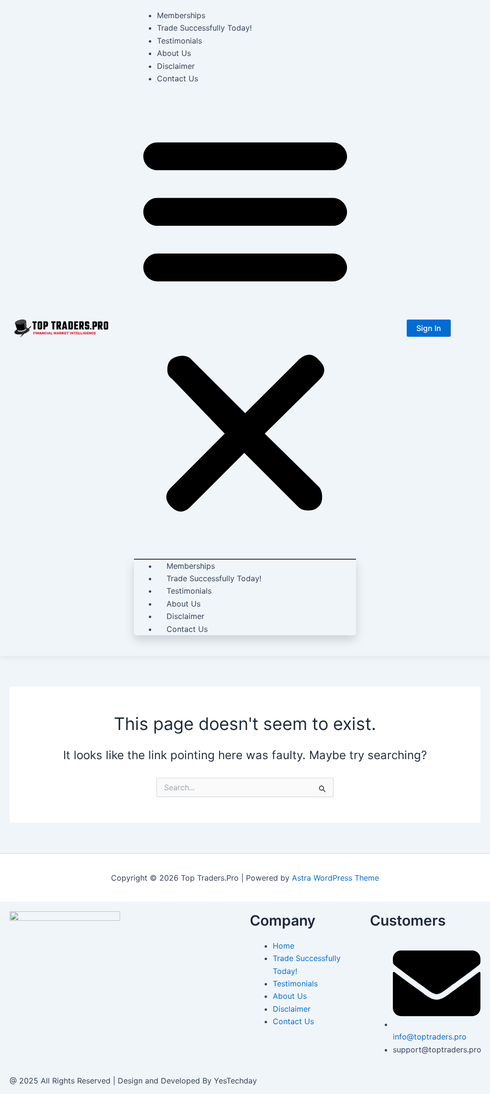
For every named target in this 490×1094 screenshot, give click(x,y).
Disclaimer (176, 66)
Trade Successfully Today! (204, 28)
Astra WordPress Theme (335, 878)
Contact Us (177, 78)
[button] (245, 322)
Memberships (181, 15)
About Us (174, 53)
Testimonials (179, 40)
